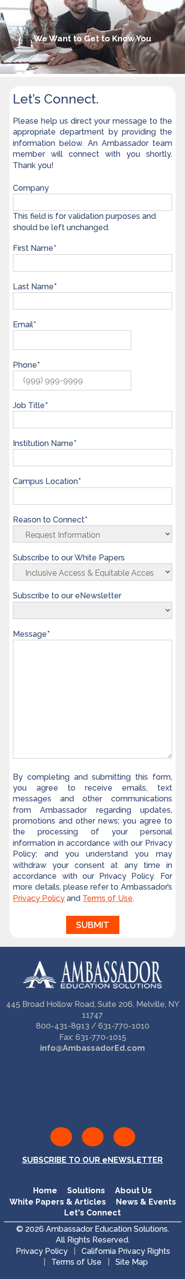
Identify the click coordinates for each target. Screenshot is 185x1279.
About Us (133, 1190)
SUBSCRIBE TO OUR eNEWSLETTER (92, 1160)
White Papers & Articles (57, 1202)
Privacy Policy (39, 898)
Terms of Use (107, 898)
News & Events (146, 1202)
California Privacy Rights (125, 1251)
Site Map (131, 1262)
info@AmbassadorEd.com (92, 1048)
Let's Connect (92, 1212)
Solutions (86, 1190)
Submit (93, 925)
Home (45, 1190)
